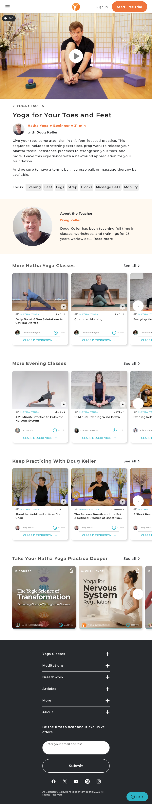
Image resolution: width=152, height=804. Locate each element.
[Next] (138, 305)
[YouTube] (76, 781)
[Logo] (76, 7)
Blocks (86, 187)
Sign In (102, 7)
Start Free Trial (129, 7)
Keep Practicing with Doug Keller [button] (54, 461)
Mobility (131, 187)
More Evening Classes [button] (39, 363)
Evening (34, 187)
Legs (60, 187)
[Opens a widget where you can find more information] (137, 797)
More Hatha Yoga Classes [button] (43, 265)
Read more (103, 239)
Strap (72, 187)
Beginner (61, 126)
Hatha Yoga (38, 126)
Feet (48, 187)
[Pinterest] (87, 781)
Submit (76, 766)
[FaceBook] (53, 781)
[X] (64, 781)
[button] (63, 307)
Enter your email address (64, 744)
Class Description (37, 340)
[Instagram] (98, 781)
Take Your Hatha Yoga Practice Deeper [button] (60, 558)
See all (130, 266)
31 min (80, 126)
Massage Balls (108, 187)
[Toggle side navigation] (7, 6)
